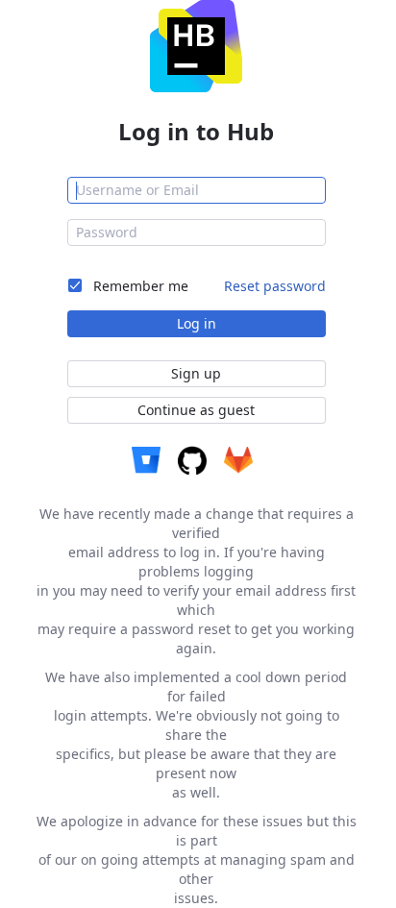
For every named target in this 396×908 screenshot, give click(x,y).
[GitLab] (238, 460)
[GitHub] (192, 460)
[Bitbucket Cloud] (146, 460)
